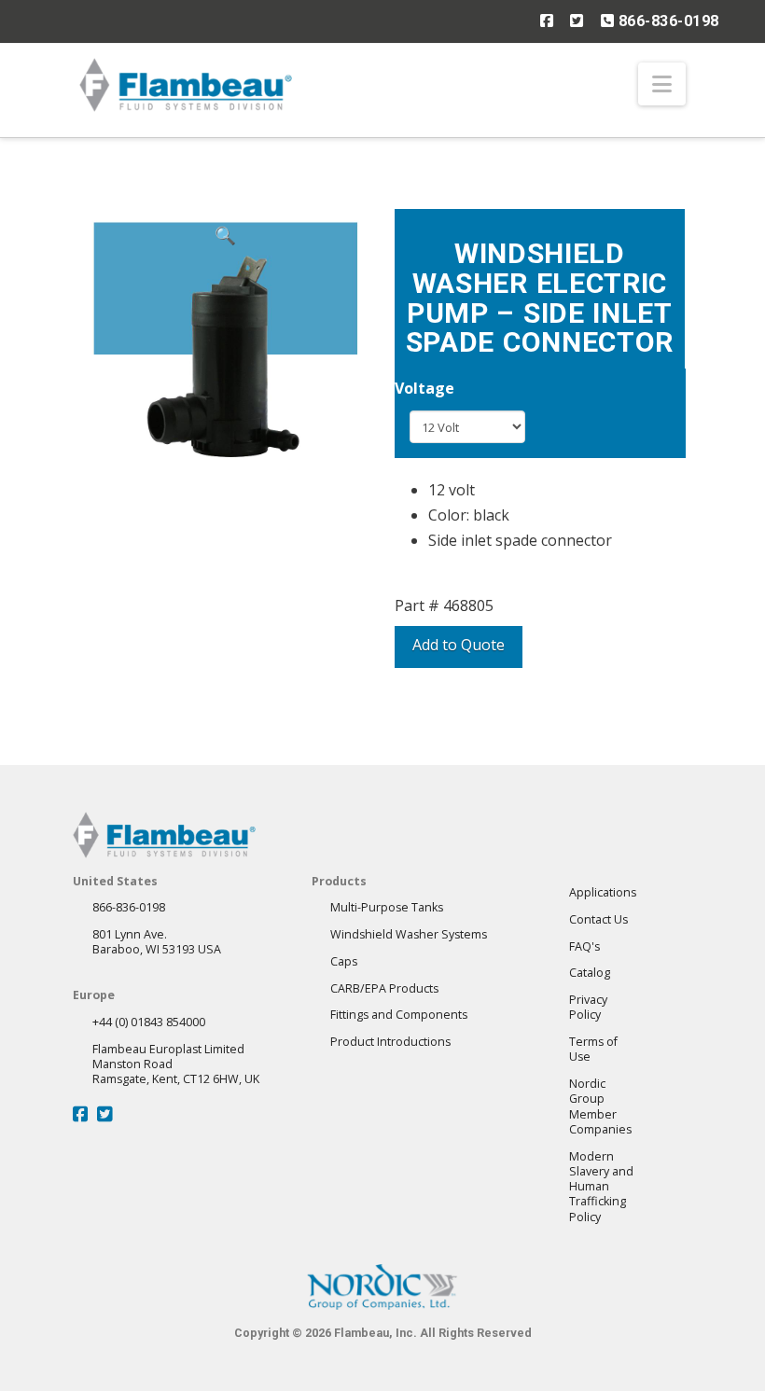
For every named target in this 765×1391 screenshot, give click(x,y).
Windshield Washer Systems (408, 934)
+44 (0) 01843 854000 (148, 1022)
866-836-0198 (666, 21)
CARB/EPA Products (384, 988)
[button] (662, 84)
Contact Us (598, 919)
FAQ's (584, 946)
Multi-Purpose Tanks (386, 907)
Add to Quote (458, 644)
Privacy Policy (588, 1007)
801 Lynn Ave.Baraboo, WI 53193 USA (156, 941)
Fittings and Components (398, 1014)
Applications (602, 892)
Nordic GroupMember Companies (600, 1106)
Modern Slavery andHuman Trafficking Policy (601, 1186)
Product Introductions (390, 1042)
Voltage (424, 388)
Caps (343, 961)
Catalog (589, 973)
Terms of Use (593, 1049)
